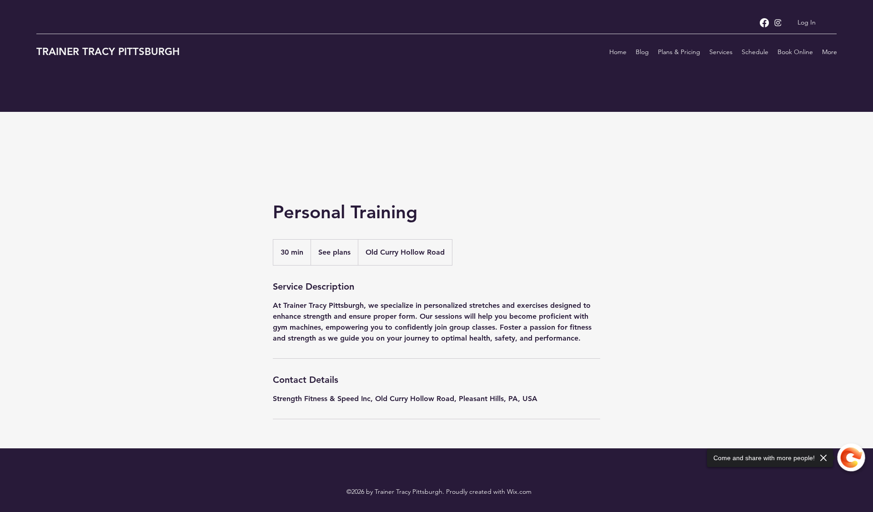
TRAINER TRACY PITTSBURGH (108, 51)
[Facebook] (764, 22)
